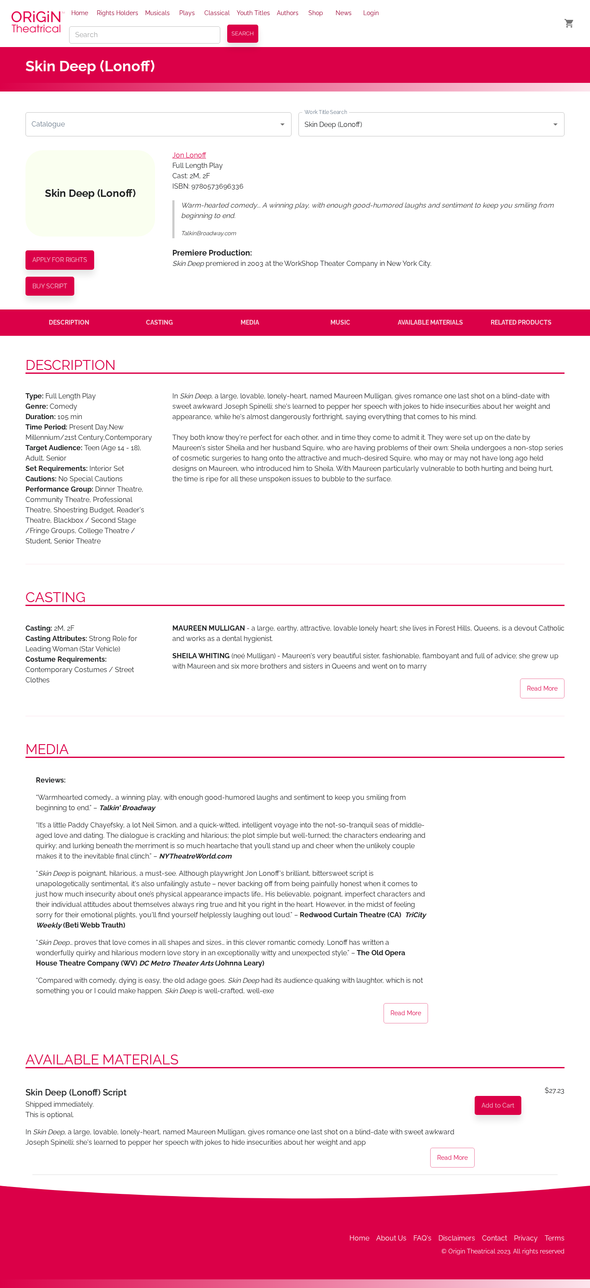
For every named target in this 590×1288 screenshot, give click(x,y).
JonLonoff (189, 155)
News (344, 12)
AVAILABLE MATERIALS (430, 322)
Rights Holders (117, 12)
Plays (187, 12)
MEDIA (250, 322)
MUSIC (340, 322)
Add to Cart (498, 1105)
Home (79, 12)
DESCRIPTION (69, 322)
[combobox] (152, 124)
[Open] (282, 124)
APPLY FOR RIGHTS (59, 259)
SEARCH (243, 33)
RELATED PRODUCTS (521, 322)
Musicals (157, 12)
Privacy (526, 1238)
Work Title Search (326, 112)
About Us (391, 1238)
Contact (494, 1238)
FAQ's (422, 1238)
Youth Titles (253, 12)
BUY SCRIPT (49, 286)
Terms (555, 1238)
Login (371, 12)
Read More (542, 688)
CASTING (159, 322)
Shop (315, 12)
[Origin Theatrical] (38, 23)
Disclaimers (456, 1238)
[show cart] (569, 23)
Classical (217, 12)
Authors (287, 12)
